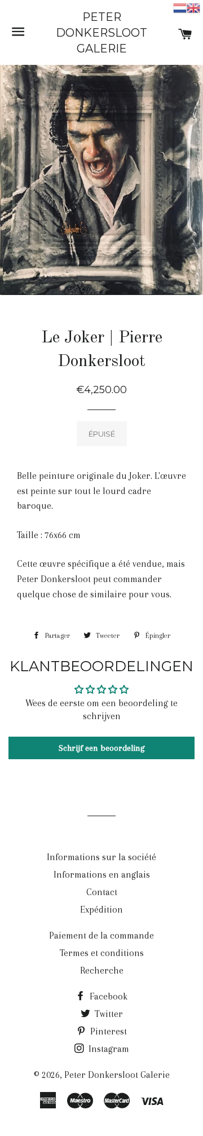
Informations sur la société (101, 857)
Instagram (107, 1048)
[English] (193, 7)
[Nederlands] (180, 7)
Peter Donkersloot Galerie (101, 32)
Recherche (101, 970)
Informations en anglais (102, 874)
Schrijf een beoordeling (102, 748)
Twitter (107, 1014)
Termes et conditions (102, 953)
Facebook (107, 996)
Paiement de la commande (101, 935)
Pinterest (107, 1031)
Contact (101, 892)
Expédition (101, 909)
